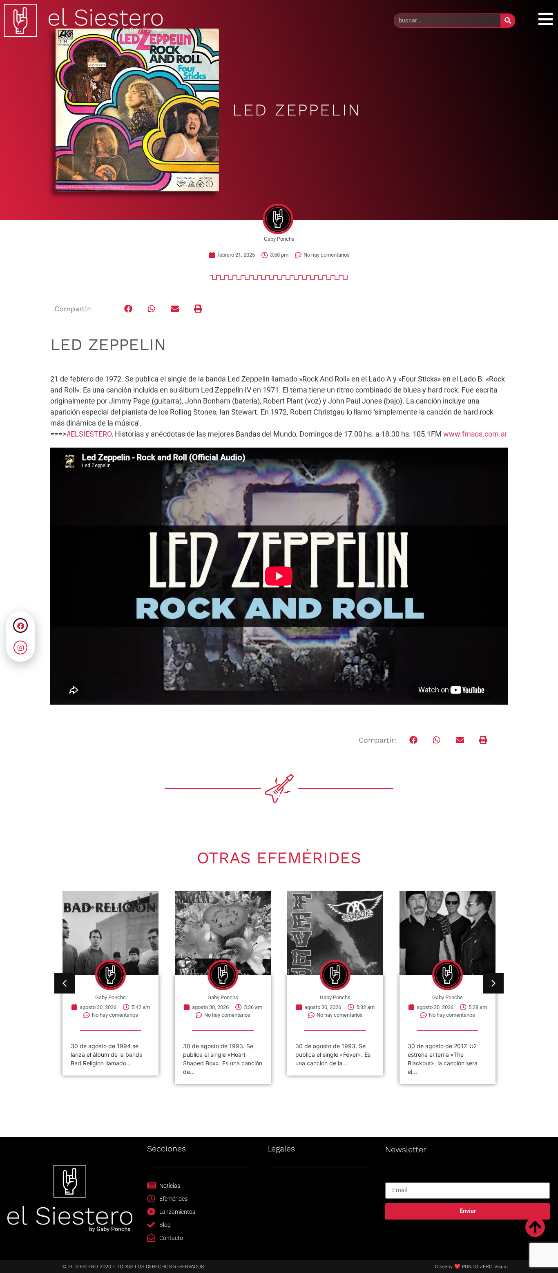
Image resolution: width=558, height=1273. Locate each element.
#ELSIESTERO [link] (89, 434)
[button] (128, 309)
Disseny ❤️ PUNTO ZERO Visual (471, 1266)
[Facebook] (20, 625)
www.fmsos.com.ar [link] (475, 434)
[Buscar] (507, 20)
